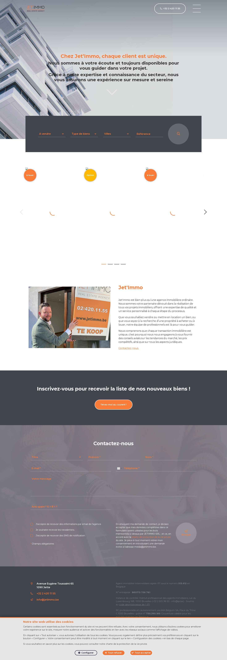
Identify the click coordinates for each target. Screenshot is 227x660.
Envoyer (186, 534)
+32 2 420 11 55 (46, 593)
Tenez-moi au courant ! (113, 404)
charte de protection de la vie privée (151, 537)
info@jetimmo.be (48, 599)
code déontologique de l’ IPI (134, 604)
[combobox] (119, 468)
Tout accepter (143, 652)
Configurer (87, 652)
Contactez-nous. (128, 348)
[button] (52, 134)
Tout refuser (115, 652)
